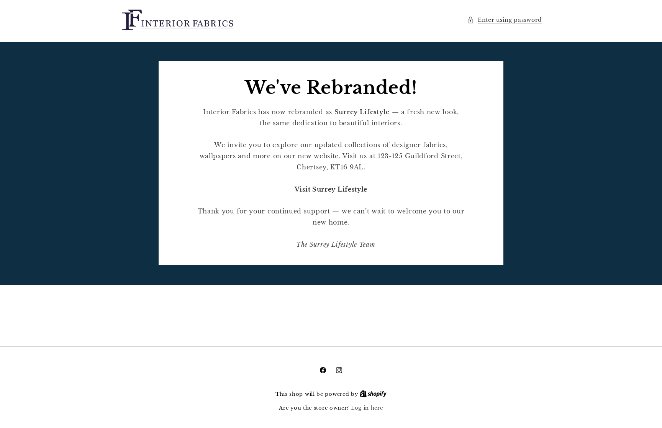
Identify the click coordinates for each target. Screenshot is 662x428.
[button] (504, 20)
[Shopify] (373, 394)
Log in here (367, 408)
